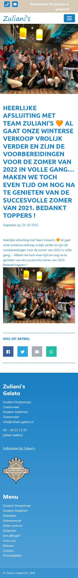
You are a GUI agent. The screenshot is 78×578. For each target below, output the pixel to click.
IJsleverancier (12, 520)
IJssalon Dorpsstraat (17, 505)
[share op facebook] (8, 351)
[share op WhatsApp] (51, 351)
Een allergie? (11, 535)
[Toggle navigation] (69, 18)
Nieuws (8, 545)
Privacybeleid (12, 555)
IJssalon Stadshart (15, 510)
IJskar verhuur (13, 525)
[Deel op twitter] (22, 351)
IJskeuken (9, 515)
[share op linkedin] (37, 351)
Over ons (9, 540)
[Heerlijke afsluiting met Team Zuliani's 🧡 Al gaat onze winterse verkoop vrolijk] (39, 295)
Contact (8, 550)
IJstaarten (9, 530)
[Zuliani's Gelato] (16, 18)
